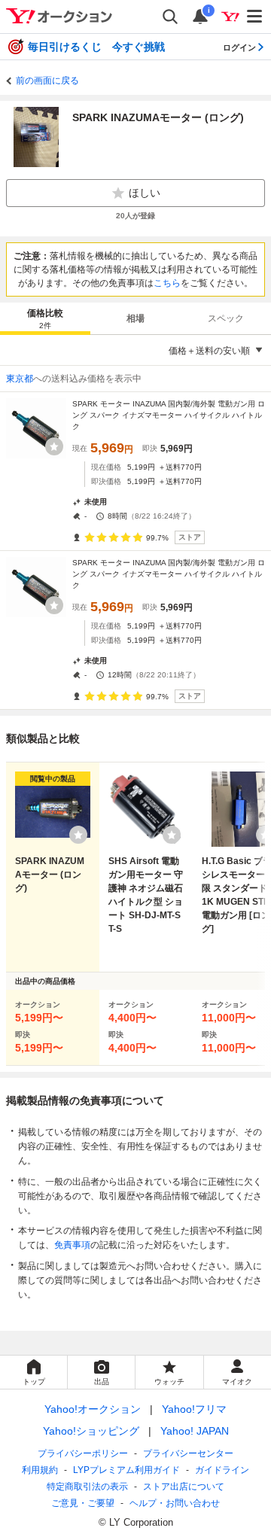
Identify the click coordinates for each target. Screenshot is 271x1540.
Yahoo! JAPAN (194, 1431)
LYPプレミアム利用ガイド (126, 1470)
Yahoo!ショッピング (91, 1431)
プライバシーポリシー (83, 1453)
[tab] (45, 318)
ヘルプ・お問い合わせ (174, 1503)
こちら (167, 283)
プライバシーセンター (188, 1453)
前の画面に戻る (47, 80)
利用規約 (40, 1470)
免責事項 (72, 1245)
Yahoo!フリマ (194, 1409)
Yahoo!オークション (92, 1409)
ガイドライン (222, 1470)
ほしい (144, 193)
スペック (226, 318)
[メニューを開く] (255, 16)
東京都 (19, 378)
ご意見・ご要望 (82, 1503)
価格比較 (45, 319)
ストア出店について (183, 1486)
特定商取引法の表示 (87, 1486)
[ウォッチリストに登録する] (78, 835)
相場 (135, 318)
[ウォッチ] (54, 446)
